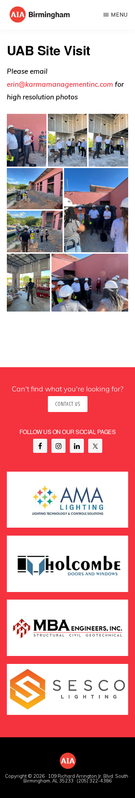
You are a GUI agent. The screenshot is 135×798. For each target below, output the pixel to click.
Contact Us (67, 403)
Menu (119, 14)
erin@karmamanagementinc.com (60, 84)
